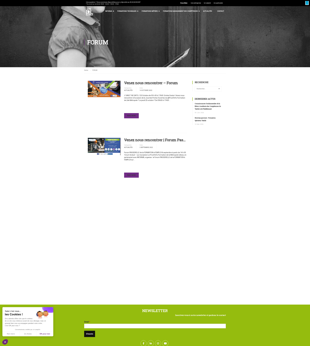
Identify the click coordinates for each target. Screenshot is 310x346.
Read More (132, 116)
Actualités (207, 11)
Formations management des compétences (180, 11)
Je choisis (28, 334)
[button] (307, 3)
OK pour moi (45, 334)
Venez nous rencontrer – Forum (151, 83)
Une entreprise (196, 3)
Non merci (11, 334)
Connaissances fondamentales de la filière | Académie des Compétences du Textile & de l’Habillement (208, 106)
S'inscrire (89, 334)
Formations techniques (126, 11)
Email (87, 322)
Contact (220, 11)
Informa (108, 11)
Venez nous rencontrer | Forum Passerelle (155, 140)
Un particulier (218, 3)
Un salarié (207, 3)
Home (86, 70)
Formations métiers (150, 11)
